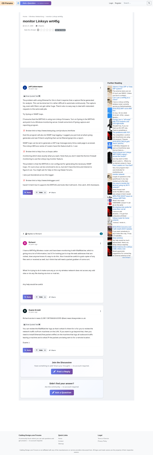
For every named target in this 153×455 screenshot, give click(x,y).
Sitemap (61, 444)
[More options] (100, 87)
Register (118, 3)
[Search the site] (149, 3)
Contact (60, 441)
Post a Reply (63, 371)
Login (111, 3)
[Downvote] (45, 192)
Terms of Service (103, 438)
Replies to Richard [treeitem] (64, 234)
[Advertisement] (78, 49)
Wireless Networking (36, 16)
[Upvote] (36, 192)
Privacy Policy (102, 441)
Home (25, 16)
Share (53, 193)
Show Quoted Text (32, 96)
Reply (28, 192)
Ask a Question (63, 392)
